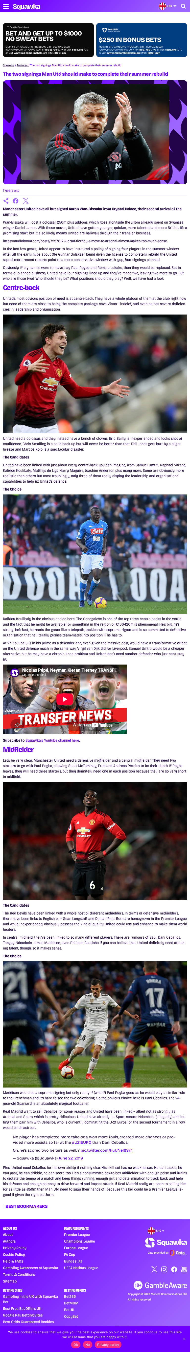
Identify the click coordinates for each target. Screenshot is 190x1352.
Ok (75, 1345)
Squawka (8, 65)
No (87, 1345)
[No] (183, 1338)
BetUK (69, 1309)
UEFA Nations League (81, 1267)
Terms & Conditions (19, 1274)
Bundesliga (73, 1261)
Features (22, 65)
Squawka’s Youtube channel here (52, 740)
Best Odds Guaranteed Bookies (28, 1321)
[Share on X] (26, 201)
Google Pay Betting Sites (23, 1315)
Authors (9, 1241)
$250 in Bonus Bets (130, 40)
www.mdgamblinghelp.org (30, 53)
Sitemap (10, 1281)
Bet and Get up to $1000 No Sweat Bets (43, 36)
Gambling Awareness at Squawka (30, 1267)
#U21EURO (81, 1142)
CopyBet (71, 1316)
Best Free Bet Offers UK (22, 1308)
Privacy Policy (14, 1248)
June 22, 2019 (71, 1158)
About (8, 1234)
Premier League (77, 1234)
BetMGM (71, 1303)
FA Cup (69, 1254)
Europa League (76, 1248)
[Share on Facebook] (16, 201)
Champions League (79, 1241)
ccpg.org (77, 49)
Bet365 (70, 1296)
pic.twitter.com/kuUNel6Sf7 (106, 1150)
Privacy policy (108, 1345)
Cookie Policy (14, 1254)
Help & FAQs (13, 1261)
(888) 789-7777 (54, 49)
